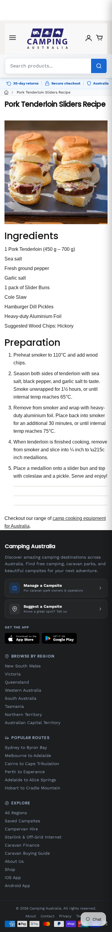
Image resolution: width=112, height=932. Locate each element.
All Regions (16, 812)
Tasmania (14, 706)
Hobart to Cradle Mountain (32, 787)
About (30, 916)
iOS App (13, 877)
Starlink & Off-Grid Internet (33, 837)
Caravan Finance (22, 845)
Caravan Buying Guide (27, 853)
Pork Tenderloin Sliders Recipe (43, 92)
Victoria (13, 674)
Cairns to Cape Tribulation (32, 763)
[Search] (99, 66)
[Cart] (99, 39)
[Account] (88, 39)
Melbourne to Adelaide (28, 755)
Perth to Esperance (25, 771)
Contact (47, 916)
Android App (17, 885)
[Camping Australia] (47, 38)
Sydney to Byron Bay (26, 747)
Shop (10, 869)
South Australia (20, 698)
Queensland (17, 682)
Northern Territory (23, 714)
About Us (14, 861)
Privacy (65, 916)
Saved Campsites (22, 820)
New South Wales (23, 665)
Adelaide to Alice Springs (30, 779)
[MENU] (12, 39)
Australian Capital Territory (32, 722)
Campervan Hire (21, 829)
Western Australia (23, 690)
